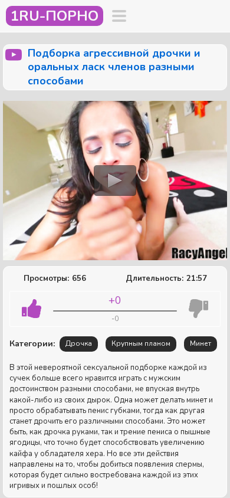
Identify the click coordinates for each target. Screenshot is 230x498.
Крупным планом (140, 343)
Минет (200, 343)
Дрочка (78, 343)
